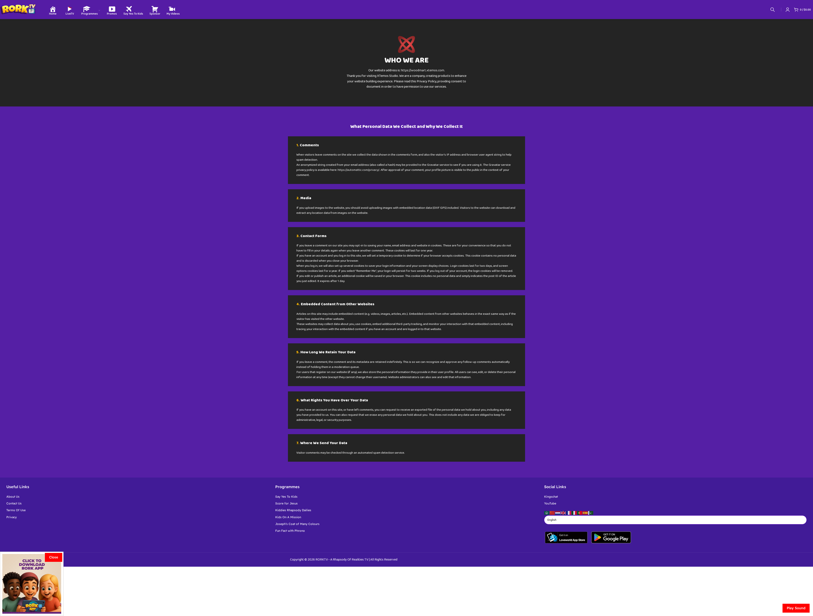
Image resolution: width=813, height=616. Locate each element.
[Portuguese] (580, 512)
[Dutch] (558, 512)
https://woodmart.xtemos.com (422, 70)
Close (53, 557)
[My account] (787, 9)
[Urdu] (591, 512)
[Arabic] (547, 512)
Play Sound (796, 608)
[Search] (772, 9)
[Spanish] (585, 512)
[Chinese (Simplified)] (552, 512)
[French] (569, 512)
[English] (563, 512)
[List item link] (137, 496)
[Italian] (574, 512)
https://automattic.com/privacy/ (358, 170)
